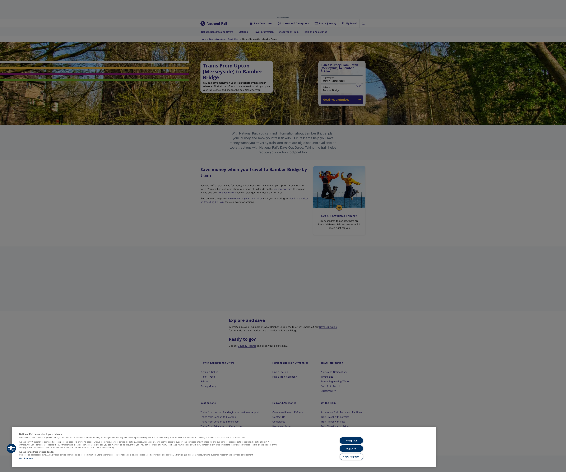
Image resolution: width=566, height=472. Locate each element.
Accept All (351, 440)
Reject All (351, 448)
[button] (11, 448)
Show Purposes (351, 456)
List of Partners (26, 458)
